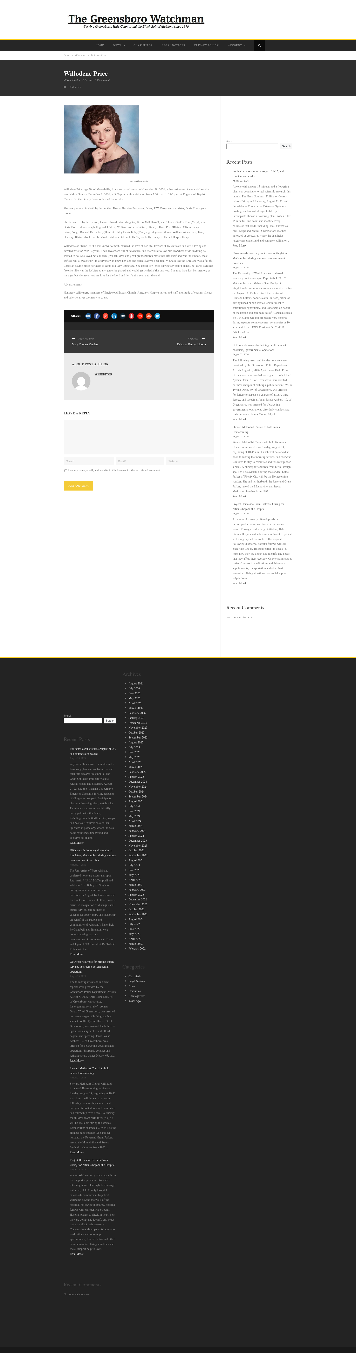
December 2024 (138, 781)
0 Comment (103, 80)
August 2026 (136, 683)
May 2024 (134, 816)
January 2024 (136, 836)
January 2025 (136, 777)
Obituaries (80, 55)
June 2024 (134, 811)
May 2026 (134, 698)
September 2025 (138, 737)
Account (235, 45)
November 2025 (138, 727)
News (117, 45)
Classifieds (143, 45)
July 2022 (134, 924)
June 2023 (134, 870)
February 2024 (137, 831)
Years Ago (135, 1001)
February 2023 (137, 890)
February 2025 (137, 772)
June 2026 (134, 693)
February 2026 (137, 713)
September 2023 (138, 855)
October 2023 (136, 850)
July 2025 (134, 747)
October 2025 (136, 732)
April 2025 (135, 762)
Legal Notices (173, 45)
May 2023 (134, 875)
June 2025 (134, 752)
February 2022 (137, 948)
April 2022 (135, 939)
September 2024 (138, 796)
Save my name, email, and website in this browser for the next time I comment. (114, 470)
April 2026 (135, 703)
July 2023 (134, 865)
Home (100, 45)
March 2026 (136, 708)
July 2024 (134, 806)
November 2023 (138, 845)
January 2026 (136, 718)
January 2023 (136, 894)
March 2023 (136, 885)
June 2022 (134, 929)
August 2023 (136, 860)
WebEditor (88, 80)
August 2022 (136, 919)
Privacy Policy (206, 45)
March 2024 (136, 826)
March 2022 (136, 944)
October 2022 (136, 909)
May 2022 (134, 934)
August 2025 (136, 742)
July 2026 (134, 688)
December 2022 (138, 899)
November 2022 (138, 904)
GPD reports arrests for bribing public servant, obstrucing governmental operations (92, 966)
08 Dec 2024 (71, 80)
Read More (239, 245)
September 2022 (138, 914)
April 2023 (135, 880)
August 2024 (136, 801)
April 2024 (135, 821)
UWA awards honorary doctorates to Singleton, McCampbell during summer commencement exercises (260, 258)
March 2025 (136, 767)
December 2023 (138, 840)
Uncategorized (137, 996)
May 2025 (134, 757)
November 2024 (138, 786)
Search (230, 141)
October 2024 (136, 791)
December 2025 (138, 723)
